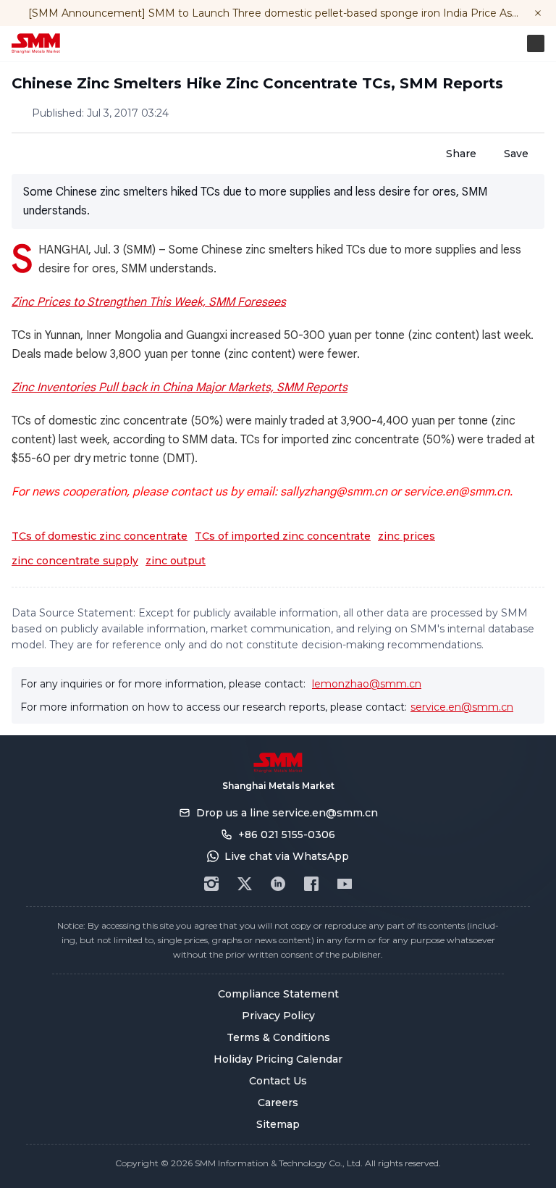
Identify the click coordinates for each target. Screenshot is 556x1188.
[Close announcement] (538, 13)
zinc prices (406, 536)
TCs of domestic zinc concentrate (100, 536)
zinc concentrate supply (75, 560)
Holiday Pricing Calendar (278, 1059)
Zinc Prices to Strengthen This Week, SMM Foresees (149, 302)
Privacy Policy (278, 1015)
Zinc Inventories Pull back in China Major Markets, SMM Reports (180, 387)
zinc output (176, 560)
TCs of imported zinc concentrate (283, 536)
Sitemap (278, 1124)
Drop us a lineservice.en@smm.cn (287, 812)
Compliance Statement (278, 993)
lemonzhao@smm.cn (366, 683)
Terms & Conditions (278, 1037)
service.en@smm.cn (461, 707)
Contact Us (278, 1080)
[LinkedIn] (278, 884)
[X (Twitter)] (245, 884)
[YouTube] (344, 884)
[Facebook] (311, 884)
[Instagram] (211, 884)
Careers (278, 1102)
